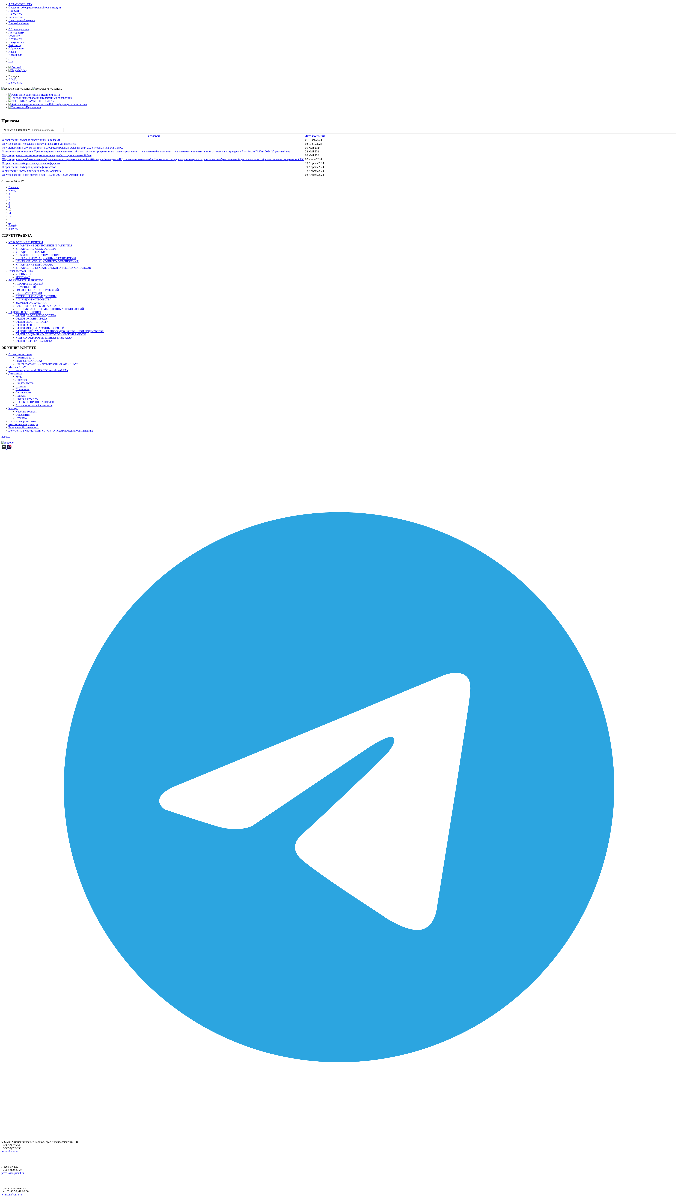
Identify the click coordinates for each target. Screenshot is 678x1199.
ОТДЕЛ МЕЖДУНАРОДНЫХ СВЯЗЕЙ (40, 328)
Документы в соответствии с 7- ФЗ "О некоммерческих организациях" (51, 430)
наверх (5, 436)
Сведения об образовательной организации (34, 7)
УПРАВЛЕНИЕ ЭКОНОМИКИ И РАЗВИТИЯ (44, 245)
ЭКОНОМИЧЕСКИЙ (29, 293)
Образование (16, 48)
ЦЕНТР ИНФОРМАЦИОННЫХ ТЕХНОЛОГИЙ (46, 258)
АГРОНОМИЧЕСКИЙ (29, 283)
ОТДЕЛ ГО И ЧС (26, 324)
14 (9, 222)
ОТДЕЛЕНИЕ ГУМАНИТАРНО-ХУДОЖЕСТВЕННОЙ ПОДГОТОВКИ (60, 331)
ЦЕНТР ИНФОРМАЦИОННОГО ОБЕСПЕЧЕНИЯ (47, 261)
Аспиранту (15, 38)
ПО (10, 61)
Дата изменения (315, 135)
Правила (21, 386)
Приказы (21, 395)
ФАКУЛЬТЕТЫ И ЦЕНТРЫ (25, 280)
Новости (13, 10)
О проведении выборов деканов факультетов (29, 166)
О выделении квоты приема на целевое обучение (31, 170)
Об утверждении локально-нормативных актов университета (39, 143)
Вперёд (12, 225)
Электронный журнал (21, 20)
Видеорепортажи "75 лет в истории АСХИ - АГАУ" (47, 363)
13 (9, 219)
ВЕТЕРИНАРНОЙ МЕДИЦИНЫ (36, 296)
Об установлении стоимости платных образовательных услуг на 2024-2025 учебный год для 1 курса (62, 147)
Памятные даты (25, 357)
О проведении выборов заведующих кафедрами (31, 139)
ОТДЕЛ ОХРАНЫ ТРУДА (31, 318)
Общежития (23, 414)
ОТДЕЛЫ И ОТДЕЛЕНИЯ (24, 312)
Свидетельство (25, 382)
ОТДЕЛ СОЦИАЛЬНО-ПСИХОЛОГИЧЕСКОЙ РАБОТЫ (51, 334)
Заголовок (153, 135)
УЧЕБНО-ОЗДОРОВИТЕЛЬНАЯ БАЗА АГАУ (44, 337)
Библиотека (15, 17)
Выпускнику (16, 42)
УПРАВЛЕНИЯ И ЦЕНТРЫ (25, 242)
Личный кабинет (18, 23)
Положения (22, 389)
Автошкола (15, 54)
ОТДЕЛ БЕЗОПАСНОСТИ (32, 321)
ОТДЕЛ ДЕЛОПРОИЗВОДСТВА (36, 315)
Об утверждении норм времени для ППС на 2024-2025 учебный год (43, 174)
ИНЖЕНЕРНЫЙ (26, 286)
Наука (12, 51)
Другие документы (27, 398)
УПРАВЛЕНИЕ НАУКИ (30, 251)
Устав (19, 376)
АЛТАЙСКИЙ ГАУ (20, 4)
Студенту (14, 35)
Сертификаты (24, 392)
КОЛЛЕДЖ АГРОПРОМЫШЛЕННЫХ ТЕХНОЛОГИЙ (50, 309)
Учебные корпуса (26, 411)
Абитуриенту (16, 32)
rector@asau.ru (9, 1151)
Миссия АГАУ (17, 367)
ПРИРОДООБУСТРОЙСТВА (34, 299)
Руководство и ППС (20, 270)
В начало (13, 187)
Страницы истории (20, 354)
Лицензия (21, 379)
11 (9, 212)
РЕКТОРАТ (23, 277)
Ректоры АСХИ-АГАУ (29, 360)
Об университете (18, 29)
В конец (13, 228)
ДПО (11, 57)
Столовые (22, 417)
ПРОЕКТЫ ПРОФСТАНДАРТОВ (36, 401)
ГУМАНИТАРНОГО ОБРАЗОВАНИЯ (39, 305)
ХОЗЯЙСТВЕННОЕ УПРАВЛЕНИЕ (38, 255)
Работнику (14, 45)
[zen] (4, 448)
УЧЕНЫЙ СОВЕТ (27, 274)
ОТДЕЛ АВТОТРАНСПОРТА (34, 340)
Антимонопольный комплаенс (34, 405)
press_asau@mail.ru (12, 1172)
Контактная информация (23, 424)
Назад (12, 190)
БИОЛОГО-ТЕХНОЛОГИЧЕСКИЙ (37, 289)
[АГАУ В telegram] (339, 1123)
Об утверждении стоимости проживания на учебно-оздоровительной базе (46, 155)
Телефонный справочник (23, 427)
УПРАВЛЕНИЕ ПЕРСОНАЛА (34, 264)
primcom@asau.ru (11, 1194)
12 (9, 215)
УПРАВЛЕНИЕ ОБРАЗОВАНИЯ (36, 248)
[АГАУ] (9, 448)
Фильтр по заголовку (17, 129)
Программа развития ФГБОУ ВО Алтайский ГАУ (38, 370)
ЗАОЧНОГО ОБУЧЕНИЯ (31, 302)
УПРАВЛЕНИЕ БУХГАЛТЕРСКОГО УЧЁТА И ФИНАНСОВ (53, 267)
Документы (15, 13)
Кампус (13, 408)
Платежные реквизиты (22, 421)
